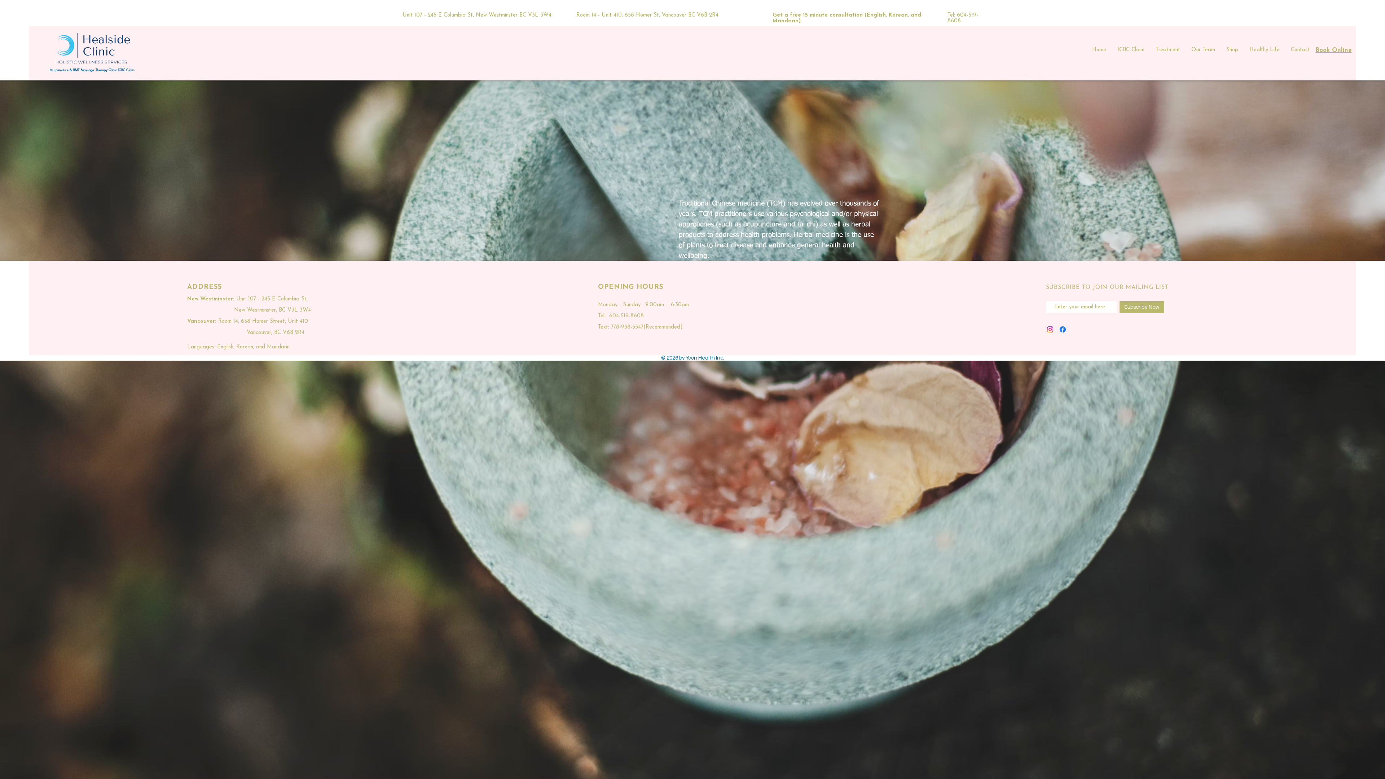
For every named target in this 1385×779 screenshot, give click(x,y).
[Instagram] (1050, 329)
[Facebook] (1063, 329)
